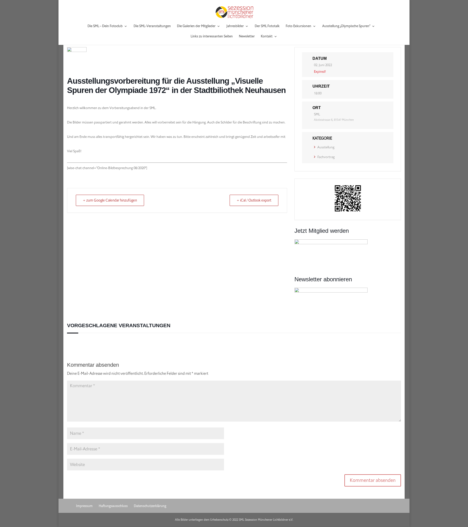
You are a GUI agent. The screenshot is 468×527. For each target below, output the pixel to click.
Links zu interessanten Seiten (212, 37)
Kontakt (267, 37)
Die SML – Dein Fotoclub (105, 26)
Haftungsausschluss (113, 506)
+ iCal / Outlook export (254, 200)
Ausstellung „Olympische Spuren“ (346, 26)
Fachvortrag (326, 157)
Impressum (84, 506)
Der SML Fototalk (267, 26)
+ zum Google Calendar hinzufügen (110, 200)
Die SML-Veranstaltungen (152, 26)
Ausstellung (325, 147)
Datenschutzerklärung (150, 506)
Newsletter (247, 37)
